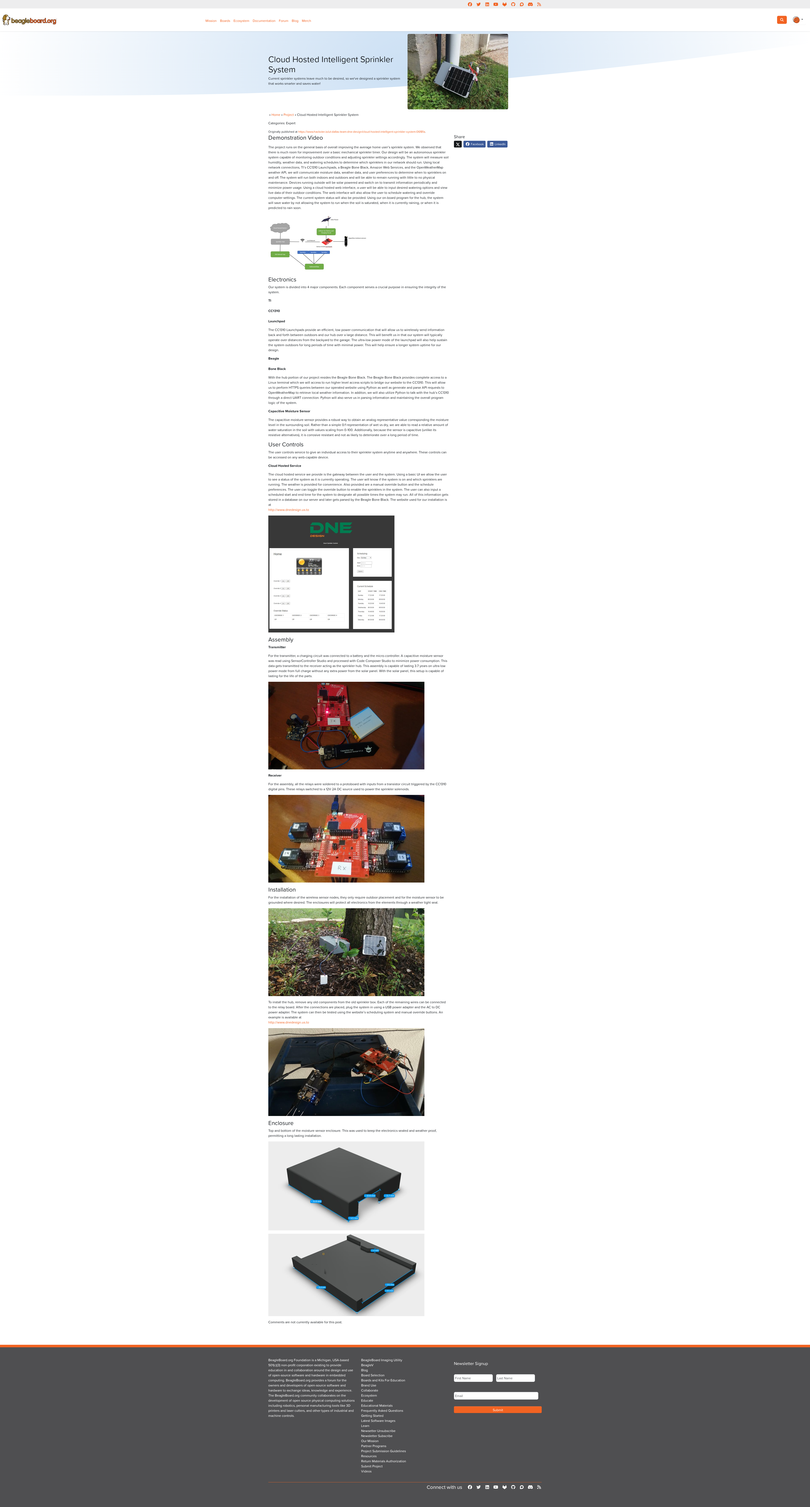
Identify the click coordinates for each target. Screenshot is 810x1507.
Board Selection (373, 1375)
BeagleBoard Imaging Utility (381, 1360)
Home (275, 114)
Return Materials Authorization (383, 1461)
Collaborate (369, 1390)
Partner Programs (373, 1446)
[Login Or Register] (798, 20)
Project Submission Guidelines (383, 1451)
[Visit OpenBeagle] (504, 4)
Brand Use (368, 1385)
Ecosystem (241, 20)
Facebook (477, 144)
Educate (367, 1400)
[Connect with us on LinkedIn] (487, 4)
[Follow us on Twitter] (478, 4)
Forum (283, 20)
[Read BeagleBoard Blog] (539, 4)
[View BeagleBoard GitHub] (513, 4)
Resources (369, 1456)
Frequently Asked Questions (382, 1410)
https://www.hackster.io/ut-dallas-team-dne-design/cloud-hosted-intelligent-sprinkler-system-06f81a (361, 132)
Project (289, 114)
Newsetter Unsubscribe (378, 1430)
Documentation (264, 20)
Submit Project (372, 1466)
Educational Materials (377, 1405)
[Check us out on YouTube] (495, 4)
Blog (295, 20)
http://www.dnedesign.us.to (288, 509)
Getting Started (372, 1415)
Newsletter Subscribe (377, 1435)
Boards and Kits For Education (383, 1380)
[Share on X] (458, 144)
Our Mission (370, 1441)
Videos (366, 1471)
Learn (365, 1425)
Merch (306, 20)
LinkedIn (500, 144)
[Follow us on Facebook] (469, 4)
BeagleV (367, 1365)
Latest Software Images (378, 1420)
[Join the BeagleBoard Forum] (521, 4)
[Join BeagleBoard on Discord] (530, 4)
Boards (225, 20)
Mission (211, 20)
